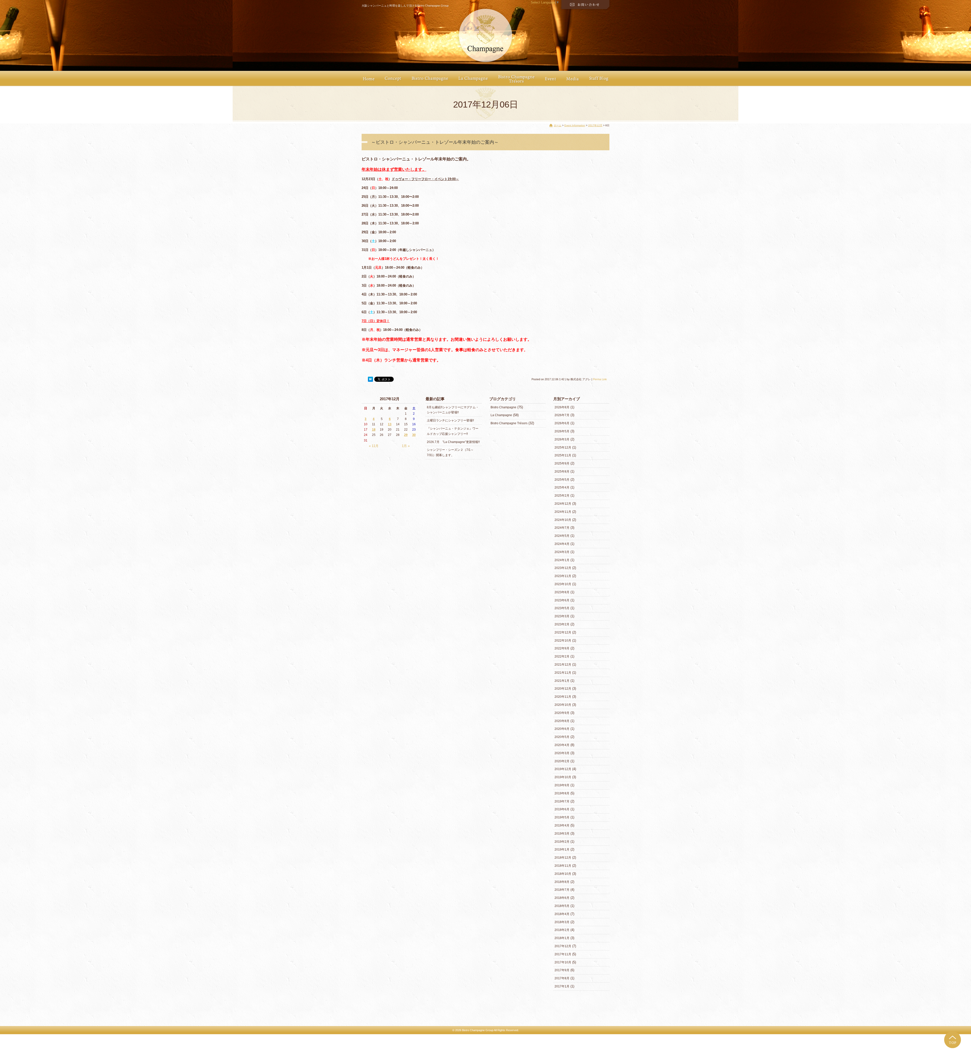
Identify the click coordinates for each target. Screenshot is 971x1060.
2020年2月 (562, 761)
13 (389, 424)
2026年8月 (562, 407)
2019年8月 (562, 793)
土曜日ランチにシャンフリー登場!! (450, 420)
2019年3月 (562, 833)
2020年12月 (563, 688)
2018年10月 (563, 874)
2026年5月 (562, 431)
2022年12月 (563, 632)
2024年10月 (563, 520)
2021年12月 (563, 664)
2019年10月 (563, 777)
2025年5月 (562, 479)
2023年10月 (563, 584)
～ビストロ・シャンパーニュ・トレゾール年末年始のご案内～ (435, 142)
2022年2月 (562, 656)
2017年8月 (562, 978)
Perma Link (600, 379)
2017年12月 (595, 125)
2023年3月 (562, 616)
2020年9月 (562, 713)
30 (414, 435)
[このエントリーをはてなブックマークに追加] (370, 379)
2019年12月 (563, 769)
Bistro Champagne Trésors (509, 423)
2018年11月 (563, 865)
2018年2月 (562, 930)
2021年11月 (563, 672)
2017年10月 (563, 962)
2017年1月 (562, 986)
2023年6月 (562, 600)
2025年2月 (562, 495)
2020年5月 (562, 737)
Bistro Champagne (503, 407)
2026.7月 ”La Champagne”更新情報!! (453, 442)
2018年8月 (562, 882)
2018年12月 (563, 857)
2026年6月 (562, 423)
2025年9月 (562, 463)
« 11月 (374, 446)
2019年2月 (562, 841)
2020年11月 (563, 696)
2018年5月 (562, 906)
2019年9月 (562, 785)
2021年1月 (562, 681)
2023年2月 (562, 624)
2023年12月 (563, 568)
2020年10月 (563, 705)
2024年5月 (562, 536)
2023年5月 (562, 608)
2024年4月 (562, 544)
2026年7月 (562, 415)
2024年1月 (562, 560)
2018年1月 (562, 938)
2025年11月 (563, 455)
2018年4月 (562, 914)
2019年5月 (562, 817)
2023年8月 (562, 592)
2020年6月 (562, 729)
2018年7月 (562, 890)
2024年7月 (562, 527)
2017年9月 (562, 970)
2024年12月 (563, 503)
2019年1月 (562, 849)
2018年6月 (562, 898)
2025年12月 (563, 447)
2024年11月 (563, 512)
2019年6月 (562, 809)
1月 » (406, 446)
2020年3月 (562, 753)
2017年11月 (563, 954)
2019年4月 (562, 825)
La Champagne (501, 415)
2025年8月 (562, 471)
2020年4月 (562, 745)
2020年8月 (562, 721)
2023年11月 (563, 576)
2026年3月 (562, 439)
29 (406, 435)
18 (374, 429)
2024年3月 (562, 552)
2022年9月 (562, 648)
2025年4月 (562, 487)
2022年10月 (563, 640)
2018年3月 (562, 922)
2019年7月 (562, 801)
